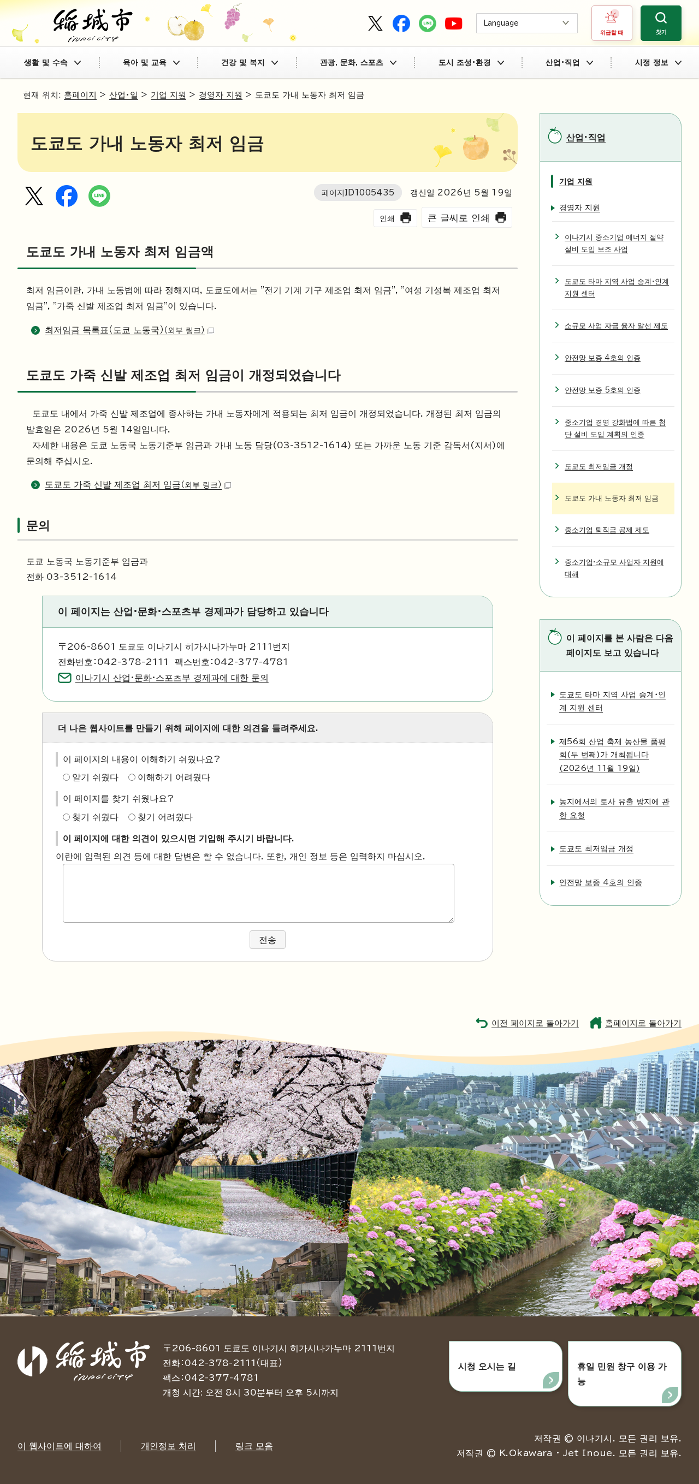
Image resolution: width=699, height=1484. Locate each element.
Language (501, 23)
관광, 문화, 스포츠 (351, 62)
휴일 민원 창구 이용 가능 (622, 1373)
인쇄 (387, 218)
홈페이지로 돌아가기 (643, 1023)
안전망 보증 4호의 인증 (603, 357)
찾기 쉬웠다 (95, 816)
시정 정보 (651, 62)
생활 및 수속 (46, 62)
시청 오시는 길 (487, 1366)
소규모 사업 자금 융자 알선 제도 (616, 325)
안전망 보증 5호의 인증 (603, 390)
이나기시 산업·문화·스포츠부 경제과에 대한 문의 (172, 677)
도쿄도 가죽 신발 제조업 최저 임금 (133, 484)
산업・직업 (563, 62)
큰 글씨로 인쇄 (459, 217)
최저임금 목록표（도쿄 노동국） (125, 329)
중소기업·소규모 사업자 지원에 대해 (614, 568)
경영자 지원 (220, 95)
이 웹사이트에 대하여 (59, 1445)
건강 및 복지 (243, 62)
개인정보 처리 (168, 1445)
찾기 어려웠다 (165, 816)
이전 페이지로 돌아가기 (535, 1023)
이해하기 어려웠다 (174, 777)
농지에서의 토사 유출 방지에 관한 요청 (614, 807)
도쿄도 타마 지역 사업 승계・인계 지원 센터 (617, 287)
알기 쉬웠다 (95, 777)
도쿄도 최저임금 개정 (599, 466)
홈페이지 (80, 95)
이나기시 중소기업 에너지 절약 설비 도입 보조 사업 (614, 243)
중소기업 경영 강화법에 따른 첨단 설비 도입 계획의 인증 (615, 428)
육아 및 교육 (145, 62)
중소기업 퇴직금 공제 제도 (607, 529)
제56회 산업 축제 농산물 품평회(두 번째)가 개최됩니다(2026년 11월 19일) (612, 754)
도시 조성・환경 (465, 62)
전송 (267, 939)
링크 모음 (254, 1445)
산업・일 (123, 95)
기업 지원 (168, 95)
